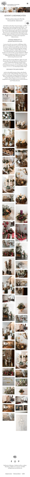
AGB (23, 473)
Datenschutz (17, 473)
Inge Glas (12, 64)
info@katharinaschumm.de (15, 468)
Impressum (8, 473)
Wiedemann (10, 66)
